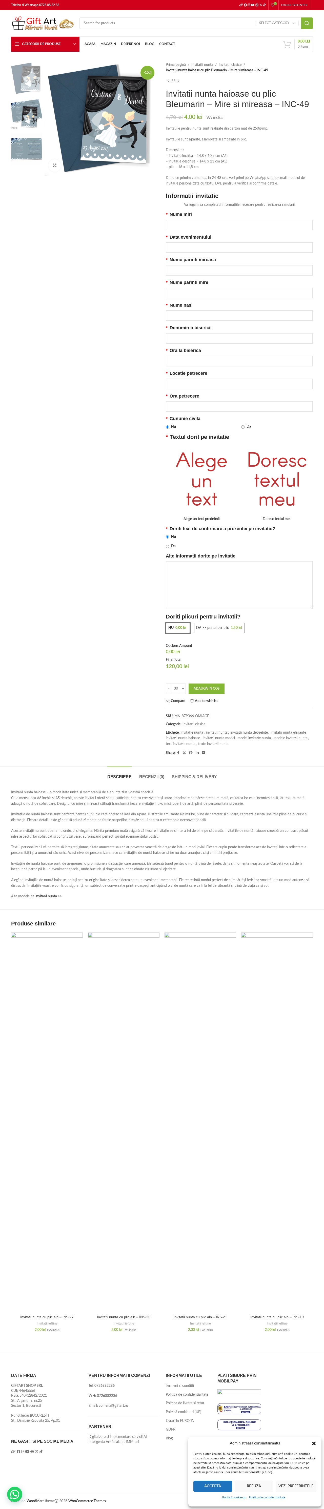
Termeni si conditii (180, 1386)
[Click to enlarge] (54, 165)
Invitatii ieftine (47, 1323)
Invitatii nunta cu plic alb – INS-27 (47, 1317)
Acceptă (212, 1486)
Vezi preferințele (296, 1486)
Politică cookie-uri (234, 1497)
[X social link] (184, 752)
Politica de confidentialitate (267, 1497)
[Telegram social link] (203, 752)
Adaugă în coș (206, 688)
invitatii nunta (217, 732)
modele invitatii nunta (291, 738)
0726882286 (104, 1386)
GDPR (170, 1429)
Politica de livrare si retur (185, 1403)
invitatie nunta (192, 732)
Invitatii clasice (230, 65)
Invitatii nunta (202, 65)
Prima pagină (176, 65)
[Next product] (178, 81)
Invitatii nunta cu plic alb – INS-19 (277, 1317)
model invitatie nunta (254, 738)
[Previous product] (168, 81)
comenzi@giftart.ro (113, 1406)
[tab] (119, 774)
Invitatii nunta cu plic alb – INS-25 (123, 1317)
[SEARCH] (307, 23)
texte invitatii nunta (213, 744)
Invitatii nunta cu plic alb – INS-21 (200, 1317)
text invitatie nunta (180, 744)
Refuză (254, 1486)
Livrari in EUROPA (180, 1421)
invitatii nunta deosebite (249, 732)
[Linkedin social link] (197, 752)
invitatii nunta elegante (288, 732)
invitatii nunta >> (48, 896)
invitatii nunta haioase (183, 738)
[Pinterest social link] (191, 752)
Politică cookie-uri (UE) (183, 1412)
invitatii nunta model (219, 738)
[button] (313, 1443)
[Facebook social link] (178, 752)
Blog (169, 1438)
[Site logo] (42, 23)
